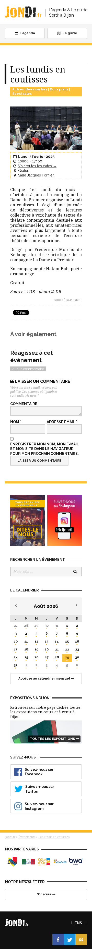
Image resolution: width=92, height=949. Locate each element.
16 (77, 641)
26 (36, 657)
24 (16, 657)
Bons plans (59, 89)
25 (26, 657)
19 (36, 649)
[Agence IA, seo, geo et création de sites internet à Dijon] (75, 861)
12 (36, 641)
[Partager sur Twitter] (69, 939)
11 (26, 641)
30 (47, 625)
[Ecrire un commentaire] (81, 939)
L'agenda (27, 33)
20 (46, 649)
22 (67, 649)
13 (46, 641)
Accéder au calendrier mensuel (44, 678)
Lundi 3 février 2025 (36, 157)
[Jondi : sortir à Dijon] (23, 12)
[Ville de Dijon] (12, 861)
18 (26, 649)
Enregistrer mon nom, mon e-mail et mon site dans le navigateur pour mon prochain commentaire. (44, 448)
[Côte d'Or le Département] (44, 861)
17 (15, 649)
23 (77, 649)
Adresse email (62, 422)
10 (16, 641)
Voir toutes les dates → (37, 166)
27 (16, 625)
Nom (15, 422)
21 (57, 649)
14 (57, 641)
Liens (77, 923)
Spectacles (22, 94)
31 (57, 625)
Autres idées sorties (29, 89)
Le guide (69, 33)
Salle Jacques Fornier (36, 175)
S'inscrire (44, 894)
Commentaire (23, 404)
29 (36, 625)
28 (26, 625)
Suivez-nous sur (39, 771)
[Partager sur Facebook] (58, 939)
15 (67, 641)
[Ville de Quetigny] (60, 861)
